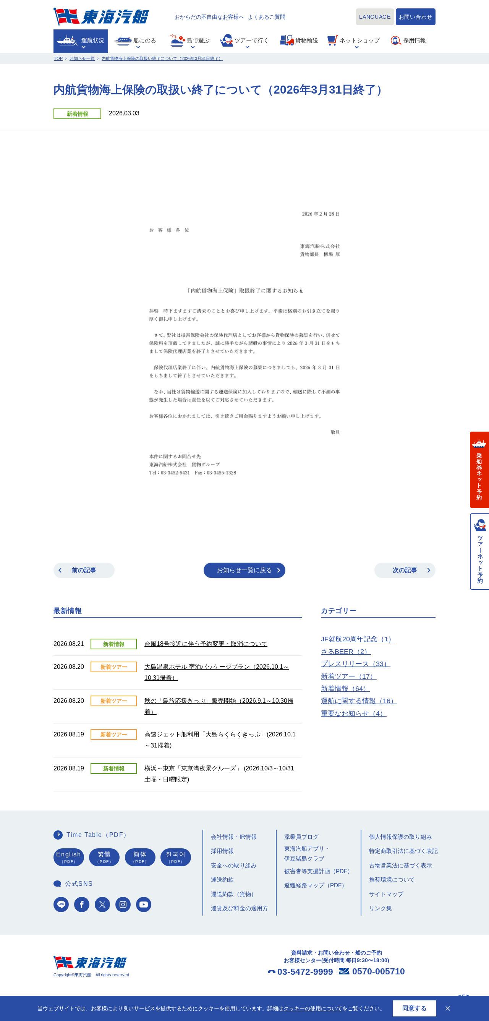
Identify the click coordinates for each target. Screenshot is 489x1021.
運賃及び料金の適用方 (239, 908)
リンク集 (380, 908)
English (68, 857)
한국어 (176, 857)
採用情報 (222, 851)
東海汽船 (101, 17)
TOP (58, 58)
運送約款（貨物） (234, 894)
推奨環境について (392, 879)
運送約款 (222, 879)
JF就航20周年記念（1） (358, 639)
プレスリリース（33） (355, 664)
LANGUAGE (375, 17)
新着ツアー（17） (349, 676)
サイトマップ (386, 894)
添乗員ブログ (301, 836)
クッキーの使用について (312, 1008)
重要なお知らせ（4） (354, 713)
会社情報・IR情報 (234, 836)
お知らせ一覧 (82, 58)
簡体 (140, 857)
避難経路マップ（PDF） (315, 885)
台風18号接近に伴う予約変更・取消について (205, 644)
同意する (414, 1008)
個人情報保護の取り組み (400, 836)
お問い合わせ (415, 17)
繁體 (104, 857)
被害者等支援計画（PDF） (318, 871)
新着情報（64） (345, 689)
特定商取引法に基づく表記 (403, 851)
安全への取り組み (234, 865)
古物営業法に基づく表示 (400, 865)
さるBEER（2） (346, 651)
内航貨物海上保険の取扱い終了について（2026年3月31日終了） (162, 58)
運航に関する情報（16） (359, 701)
